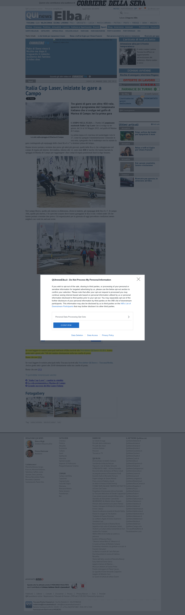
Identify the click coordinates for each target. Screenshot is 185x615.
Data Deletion (77, 335)
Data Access (92, 335)
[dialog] (92, 307)
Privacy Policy (108, 335)
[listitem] (92, 316)
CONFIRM (66, 325)
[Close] (139, 280)
